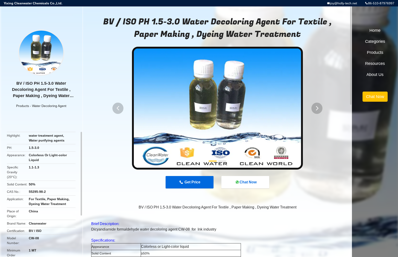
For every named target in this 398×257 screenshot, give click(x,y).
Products (22, 106)
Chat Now (248, 182)
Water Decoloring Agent (49, 106)
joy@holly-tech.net (343, 3)
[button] (117, 108)
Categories (375, 41)
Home (374, 30)
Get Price (192, 182)
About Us (374, 74)
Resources (375, 63)
